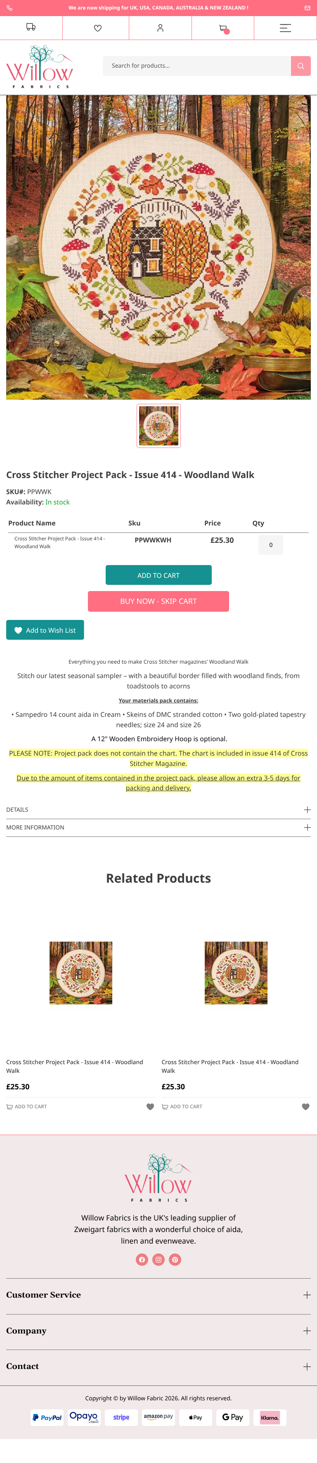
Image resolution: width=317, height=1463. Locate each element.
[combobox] (207, 66)
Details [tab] (17, 810)
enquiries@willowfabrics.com (307, 8)
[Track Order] (31, 28)
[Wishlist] (98, 28)
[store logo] (40, 66)
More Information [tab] (35, 828)
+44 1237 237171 (9, 8)
